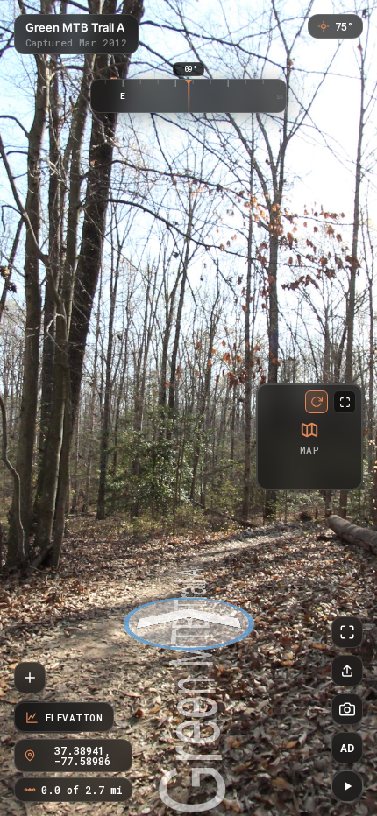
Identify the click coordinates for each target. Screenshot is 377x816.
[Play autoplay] (347, 786)
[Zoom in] (30, 677)
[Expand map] (344, 401)
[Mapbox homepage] (273, 473)
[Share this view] (347, 670)
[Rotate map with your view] (316, 401)
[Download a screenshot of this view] (347, 709)
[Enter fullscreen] (347, 632)
